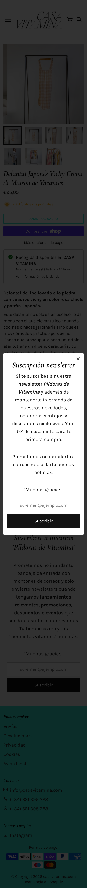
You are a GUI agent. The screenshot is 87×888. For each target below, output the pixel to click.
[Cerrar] (78, 359)
